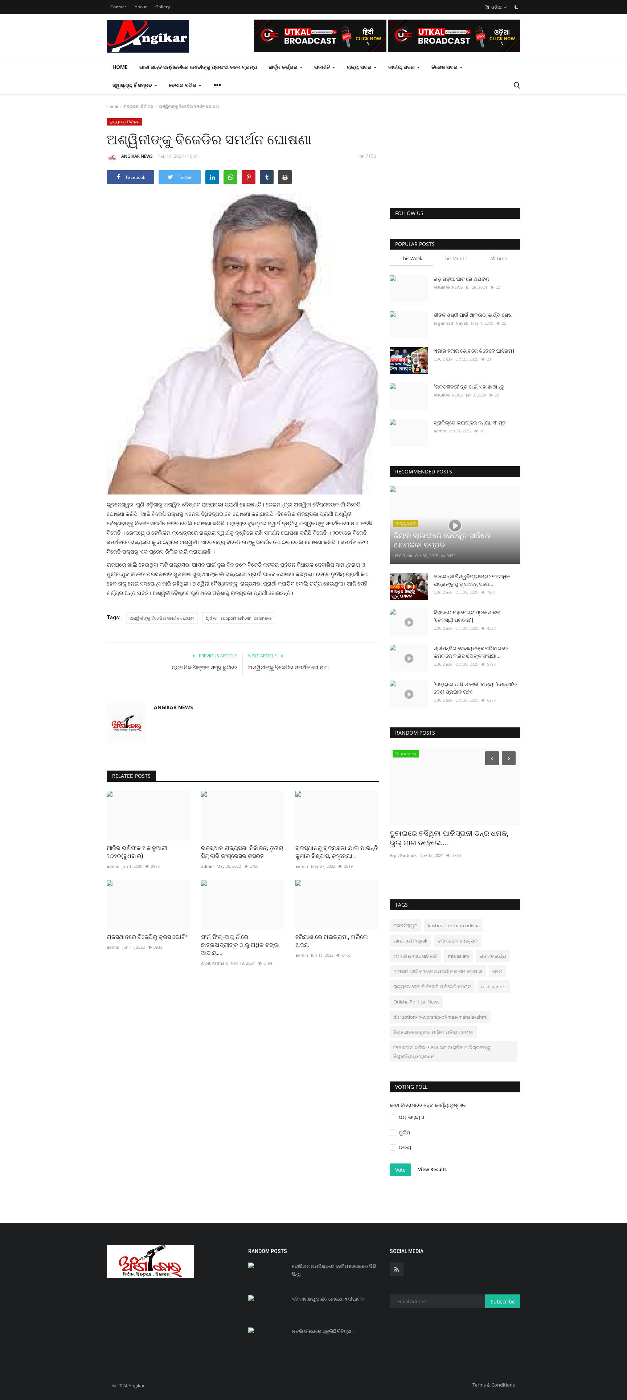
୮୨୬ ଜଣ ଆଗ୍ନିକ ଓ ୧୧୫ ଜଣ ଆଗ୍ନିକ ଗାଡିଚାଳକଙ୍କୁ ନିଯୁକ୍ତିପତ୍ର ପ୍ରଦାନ (442, 1051)
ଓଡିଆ (496, 7)
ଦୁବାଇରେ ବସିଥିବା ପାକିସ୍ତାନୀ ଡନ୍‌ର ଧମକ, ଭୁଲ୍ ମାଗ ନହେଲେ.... (449, 838)
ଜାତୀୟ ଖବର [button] (402, 66)
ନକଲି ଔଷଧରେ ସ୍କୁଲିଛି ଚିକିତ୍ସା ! (323, 1331)
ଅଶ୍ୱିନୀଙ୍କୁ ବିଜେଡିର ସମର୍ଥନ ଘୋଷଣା (162, 618)
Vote (400, 1169)
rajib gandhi (494, 986)
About (141, 7)
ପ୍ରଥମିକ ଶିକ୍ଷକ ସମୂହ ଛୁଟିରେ (204, 667)
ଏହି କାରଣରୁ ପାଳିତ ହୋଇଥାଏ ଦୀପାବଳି (328, 1299)
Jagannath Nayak (451, 323)
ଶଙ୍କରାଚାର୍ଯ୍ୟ (493, 956)
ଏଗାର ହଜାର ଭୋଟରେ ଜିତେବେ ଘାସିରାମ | (474, 351)
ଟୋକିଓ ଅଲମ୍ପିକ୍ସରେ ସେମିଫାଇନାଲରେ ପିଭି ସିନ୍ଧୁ (334, 1270)
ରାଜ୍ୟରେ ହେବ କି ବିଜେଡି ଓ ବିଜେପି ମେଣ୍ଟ (432, 986)
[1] (516, 6)
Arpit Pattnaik (403, 855)
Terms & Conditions (493, 1384)
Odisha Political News (416, 1001)
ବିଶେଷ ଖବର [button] (445, 66)
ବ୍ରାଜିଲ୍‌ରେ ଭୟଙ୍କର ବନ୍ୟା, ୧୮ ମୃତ (470, 423)
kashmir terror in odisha (454, 925)
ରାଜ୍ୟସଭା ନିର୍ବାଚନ (138, 106)
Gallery (162, 7)
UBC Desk (443, 359)
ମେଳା (497, 971)
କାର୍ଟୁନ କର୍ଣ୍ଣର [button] (284, 66)
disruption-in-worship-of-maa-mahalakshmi (440, 1017)
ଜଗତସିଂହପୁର (405, 925)
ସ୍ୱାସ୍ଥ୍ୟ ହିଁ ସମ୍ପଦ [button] (132, 85)
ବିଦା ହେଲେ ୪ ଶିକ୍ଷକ (458, 940)
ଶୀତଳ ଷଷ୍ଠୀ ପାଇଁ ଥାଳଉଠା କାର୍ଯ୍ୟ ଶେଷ (473, 315)
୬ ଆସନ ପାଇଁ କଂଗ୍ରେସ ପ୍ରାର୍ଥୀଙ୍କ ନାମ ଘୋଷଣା (437, 971)
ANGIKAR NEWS (137, 156)
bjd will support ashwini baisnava (239, 618)
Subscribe (503, 1301)
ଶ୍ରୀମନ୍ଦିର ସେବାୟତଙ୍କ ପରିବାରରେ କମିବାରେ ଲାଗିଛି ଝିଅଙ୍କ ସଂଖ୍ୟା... (471, 652)
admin (440, 431)
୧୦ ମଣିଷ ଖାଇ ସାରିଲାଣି (415, 956)
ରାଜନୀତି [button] (323, 66)
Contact (118, 7)
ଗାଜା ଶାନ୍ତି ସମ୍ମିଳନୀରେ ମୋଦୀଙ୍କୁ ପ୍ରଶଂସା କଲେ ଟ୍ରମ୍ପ (198, 66)
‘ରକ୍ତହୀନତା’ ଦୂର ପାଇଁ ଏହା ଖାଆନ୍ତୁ (469, 387)
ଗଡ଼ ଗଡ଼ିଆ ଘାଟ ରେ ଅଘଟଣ (461, 279)
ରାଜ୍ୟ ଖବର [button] (360, 66)
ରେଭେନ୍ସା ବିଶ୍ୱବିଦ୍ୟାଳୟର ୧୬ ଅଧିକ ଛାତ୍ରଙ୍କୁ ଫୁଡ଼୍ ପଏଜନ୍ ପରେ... (472, 580)
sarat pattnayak (410, 940)
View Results (432, 1169)
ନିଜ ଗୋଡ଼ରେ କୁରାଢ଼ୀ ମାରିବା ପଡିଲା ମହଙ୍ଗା (433, 1032)
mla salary (459, 956)
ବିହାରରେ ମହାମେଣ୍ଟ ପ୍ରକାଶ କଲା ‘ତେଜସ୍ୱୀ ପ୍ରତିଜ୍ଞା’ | (467, 616)
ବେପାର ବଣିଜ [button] (183, 85)
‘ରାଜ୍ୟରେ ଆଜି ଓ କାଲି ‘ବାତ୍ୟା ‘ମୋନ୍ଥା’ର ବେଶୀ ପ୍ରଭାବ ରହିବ (475, 688)
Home (120, 66)
